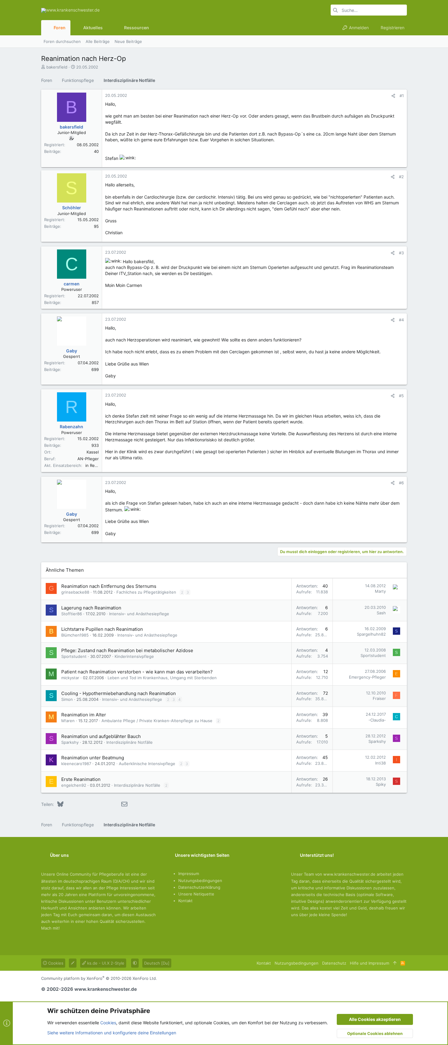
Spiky (381, 784)
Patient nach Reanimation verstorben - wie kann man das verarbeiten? (137, 672)
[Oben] (395, 963)
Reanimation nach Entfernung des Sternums (108, 586)
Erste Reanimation (81, 779)
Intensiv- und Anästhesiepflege (139, 613)
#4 (401, 319)
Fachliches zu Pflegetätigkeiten (146, 592)
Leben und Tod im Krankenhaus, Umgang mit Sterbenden (162, 677)
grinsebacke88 (75, 592)
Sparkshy (70, 742)
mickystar (70, 677)
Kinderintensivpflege (134, 656)
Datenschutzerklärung (199, 887)
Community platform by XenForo (99, 978)
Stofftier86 (71, 613)
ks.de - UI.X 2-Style (105, 963)
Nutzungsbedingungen (200, 880)
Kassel (93, 452)
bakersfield (56, 67)
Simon (67, 699)
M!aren (68, 720)
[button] (107, 28)
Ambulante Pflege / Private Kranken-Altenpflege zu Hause (156, 720)
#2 (401, 176)
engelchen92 (73, 785)
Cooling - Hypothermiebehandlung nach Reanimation (118, 693)
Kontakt (185, 900)
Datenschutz (334, 963)
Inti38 (380, 763)
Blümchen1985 (75, 635)
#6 (401, 482)
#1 (402, 95)
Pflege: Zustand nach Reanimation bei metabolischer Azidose (127, 650)
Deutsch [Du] (156, 963)
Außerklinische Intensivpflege (147, 763)
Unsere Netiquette (196, 893)
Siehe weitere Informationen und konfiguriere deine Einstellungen (111, 1032)
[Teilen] (393, 96)
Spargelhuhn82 (371, 634)
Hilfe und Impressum (369, 963)
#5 (401, 395)
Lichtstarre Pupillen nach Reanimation (102, 629)
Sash (381, 612)
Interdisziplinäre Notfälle (129, 742)
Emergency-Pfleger (367, 677)
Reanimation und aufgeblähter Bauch (101, 736)
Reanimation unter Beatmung (92, 758)
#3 (401, 252)
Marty (380, 591)
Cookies (55, 963)
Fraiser (379, 698)
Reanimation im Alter (83, 715)
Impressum (188, 873)
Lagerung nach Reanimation (91, 608)
